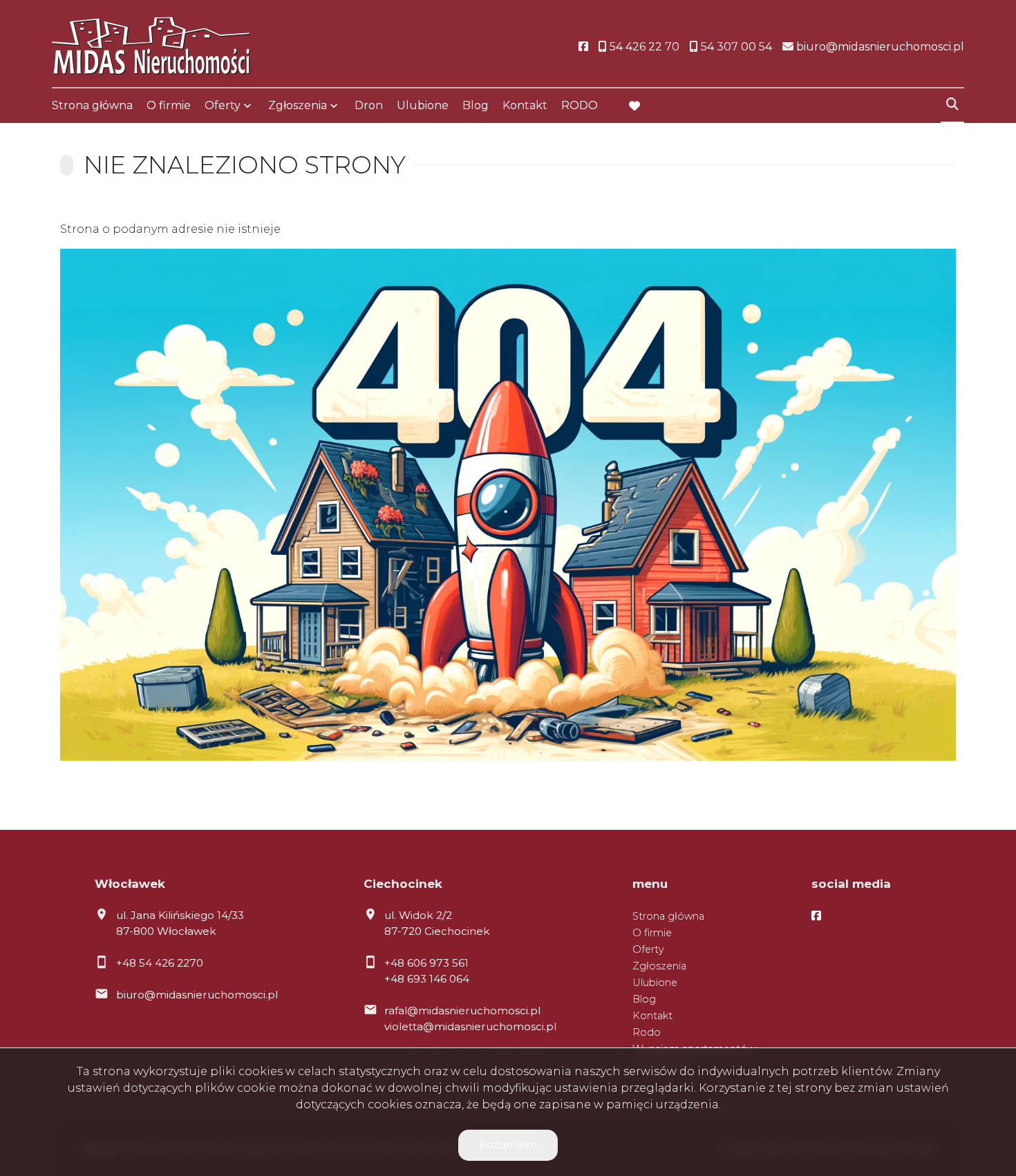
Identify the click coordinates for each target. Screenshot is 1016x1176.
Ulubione (423, 105)
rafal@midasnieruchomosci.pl (462, 1010)
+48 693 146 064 (426, 978)
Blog (475, 105)
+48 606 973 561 (426, 962)
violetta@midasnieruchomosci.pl (470, 1026)
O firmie (169, 105)
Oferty (223, 105)
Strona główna (92, 105)
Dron (369, 105)
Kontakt (524, 105)
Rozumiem (508, 1144)
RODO (579, 105)
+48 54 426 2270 (159, 962)
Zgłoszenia (659, 966)
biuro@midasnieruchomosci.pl (197, 994)
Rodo (646, 1032)
